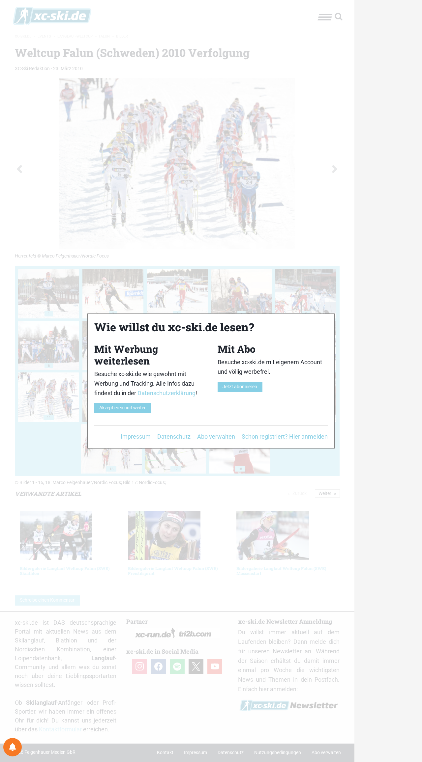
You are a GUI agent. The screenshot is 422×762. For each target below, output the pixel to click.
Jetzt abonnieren (240, 387)
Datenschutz (174, 436)
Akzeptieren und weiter (122, 408)
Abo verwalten (216, 436)
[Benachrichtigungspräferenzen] (12, 747)
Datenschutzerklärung (166, 393)
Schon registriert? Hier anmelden (285, 436)
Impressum (136, 436)
